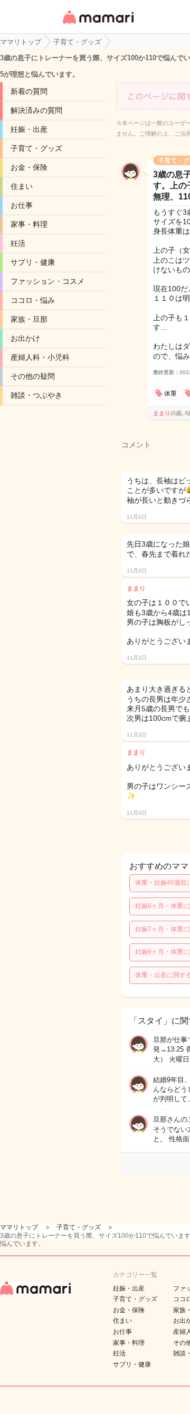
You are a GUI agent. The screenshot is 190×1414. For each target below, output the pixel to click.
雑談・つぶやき (36, 395)
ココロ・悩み (33, 300)
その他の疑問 (33, 376)
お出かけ (25, 338)
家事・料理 (29, 224)
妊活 (18, 243)
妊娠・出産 (29, 129)
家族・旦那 (29, 319)
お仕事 (22, 205)
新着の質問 (29, 91)
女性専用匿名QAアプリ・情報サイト (97, 24)
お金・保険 (29, 167)
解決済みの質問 (36, 110)
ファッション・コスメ (47, 281)
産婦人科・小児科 (40, 357)
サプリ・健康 (33, 262)
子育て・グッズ (36, 148)
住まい (22, 186)
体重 (170, 393)
